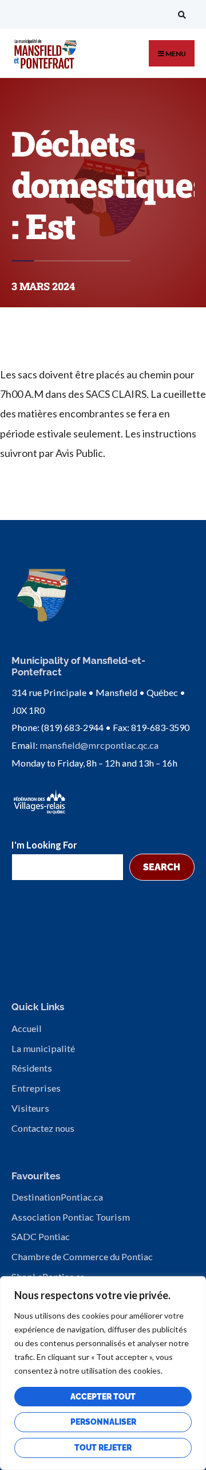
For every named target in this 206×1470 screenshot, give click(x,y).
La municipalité (43, 1048)
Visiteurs (30, 1107)
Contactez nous (42, 1128)
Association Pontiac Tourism (70, 1216)
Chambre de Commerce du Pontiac (82, 1256)
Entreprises (36, 1087)
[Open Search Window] (180, 15)
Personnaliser (103, 1421)
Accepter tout (103, 1396)
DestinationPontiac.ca (57, 1196)
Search (161, 867)
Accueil (26, 1028)
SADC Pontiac (40, 1236)
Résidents (31, 1067)
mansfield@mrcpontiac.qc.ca (99, 745)
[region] (103, 1373)
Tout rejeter (103, 1447)
